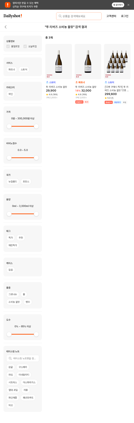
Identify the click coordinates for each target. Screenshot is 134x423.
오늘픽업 (32, 46)
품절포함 (15, 46)
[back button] (5, 26)
